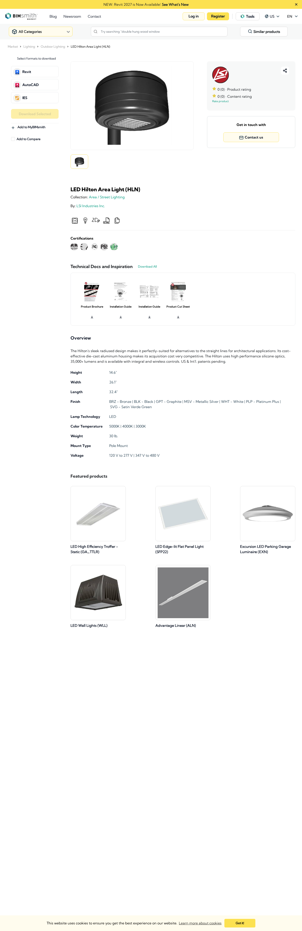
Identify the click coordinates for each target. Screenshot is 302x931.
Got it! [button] (240, 923)
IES (24, 98)
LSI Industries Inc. (90, 206)
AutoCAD (30, 85)
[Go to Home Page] (27, 16)
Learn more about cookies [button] (200, 923)
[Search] (95, 31)
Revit (26, 71)
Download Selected (35, 114)
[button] (194, 16)
